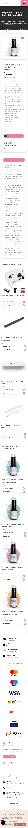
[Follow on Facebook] (4, 776)
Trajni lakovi (11, 21)
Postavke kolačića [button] (7, 824)
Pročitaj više (7, 434)
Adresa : (9, 781)
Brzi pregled (13, 305)
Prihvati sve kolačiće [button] (20, 824)
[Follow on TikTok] (15, 776)
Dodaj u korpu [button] (8, 302)
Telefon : (9, 787)
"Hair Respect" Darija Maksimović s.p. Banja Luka (15, 793)
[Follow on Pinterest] (11, 776)
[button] (24, 3)
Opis (14, 160)
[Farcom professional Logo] (9, 763)
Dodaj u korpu (15, 136)
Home (3, 21)
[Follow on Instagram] (8, 776)
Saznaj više (9, 757)
